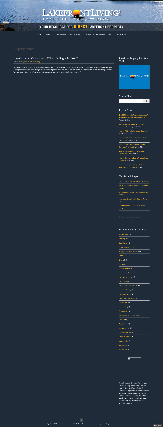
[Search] (146, 101)
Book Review (123, 243)
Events (121, 260)
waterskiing (123, 345)
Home (40, 34)
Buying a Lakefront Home (128, 251)
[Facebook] (81, 420)
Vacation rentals (125, 337)
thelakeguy (36, 62)
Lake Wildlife (123, 281)
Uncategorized (124, 328)
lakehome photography (127, 298)
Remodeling (123, 307)
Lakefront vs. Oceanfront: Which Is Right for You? (45, 58)
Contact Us (120, 34)
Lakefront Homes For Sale (69, 34)
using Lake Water (125, 332)
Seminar (122, 320)
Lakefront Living (125, 290)
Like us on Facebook (129, 217)
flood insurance (124, 268)
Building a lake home (126, 247)
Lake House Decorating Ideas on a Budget (134, 181)
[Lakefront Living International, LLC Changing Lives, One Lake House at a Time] (81, 15)
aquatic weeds (124, 234)
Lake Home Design (125, 273)
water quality (123, 341)
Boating (122, 239)
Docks (121, 256)
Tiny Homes (123, 324)
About (49, 34)
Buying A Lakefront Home (98, 34)
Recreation (123, 302)
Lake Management (125, 277)
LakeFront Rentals (125, 294)
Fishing (121, 264)
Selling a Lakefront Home (128, 315)
